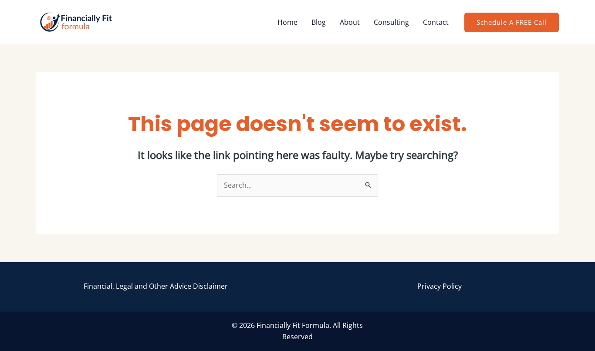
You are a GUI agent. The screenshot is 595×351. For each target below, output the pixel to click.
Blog (318, 22)
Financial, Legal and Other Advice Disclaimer (156, 286)
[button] (511, 22)
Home (287, 22)
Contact (436, 22)
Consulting (391, 22)
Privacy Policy (439, 286)
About (350, 22)
